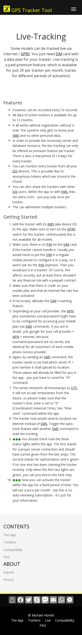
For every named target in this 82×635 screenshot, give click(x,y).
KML (64, 192)
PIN (49, 244)
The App (9, 535)
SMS (29, 326)
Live (48, 620)
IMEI (16, 135)
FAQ (6, 557)
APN (70, 311)
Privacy (8, 579)
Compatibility (13, 550)
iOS (15, 171)
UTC (74, 388)
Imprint (8, 572)
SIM (59, 53)
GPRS (25, 53)
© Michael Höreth (41, 615)
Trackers (9, 542)
